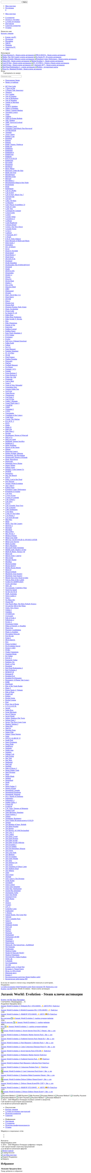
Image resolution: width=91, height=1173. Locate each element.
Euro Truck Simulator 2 (13, 333)
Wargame (8, 933)
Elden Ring (9, 315)
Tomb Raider (10, 881)
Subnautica (9, 798)
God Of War (9, 399)
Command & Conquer (13, 211)
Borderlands (9, 185)
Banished (8, 138)
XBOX (8, 43)
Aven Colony (10, 134)
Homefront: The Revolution (15, 455)
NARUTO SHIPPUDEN (14, 582)
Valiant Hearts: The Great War (16, 915)
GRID (7, 407)
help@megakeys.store (24, 987)
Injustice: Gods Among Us (14, 469)
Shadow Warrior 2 (11, 724)
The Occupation (11, 857)
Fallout (7, 345)
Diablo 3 (8, 283)
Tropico (8, 903)
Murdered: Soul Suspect (13, 574)
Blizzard (8, 179)
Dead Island (9, 253)
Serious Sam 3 (10, 720)
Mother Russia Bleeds (13, 568)
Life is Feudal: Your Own (14, 505)
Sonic (7, 736)
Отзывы (8, 28)
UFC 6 (7, 907)
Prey (7, 642)
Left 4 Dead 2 (10, 499)
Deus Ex (8, 279)
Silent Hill (8, 726)
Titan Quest (9, 875)
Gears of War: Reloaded (13, 385)
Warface (8, 929)
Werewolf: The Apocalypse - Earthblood (19, 945)
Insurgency (9, 473)
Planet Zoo (9, 628)
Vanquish (8, 923)
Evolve (7, 339)
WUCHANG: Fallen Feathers (15, 957)
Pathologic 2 (9, 620)
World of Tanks (10, 951)
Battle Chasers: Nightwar (14, 144)
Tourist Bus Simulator (13, 891)
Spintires (8, 752)
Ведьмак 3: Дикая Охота (14, 969)
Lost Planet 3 (10, 516)
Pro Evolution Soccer (12, 646)
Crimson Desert (10, 225)
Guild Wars (9, 417)
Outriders (8, 612)
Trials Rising (9, 899)
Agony (7, 104)
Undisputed (9, 911)
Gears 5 (8, 383)
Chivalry (8, 199)
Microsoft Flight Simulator (14, 548)
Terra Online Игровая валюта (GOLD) (19, 820)
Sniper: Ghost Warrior (13, 734)
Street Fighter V (11, 786)
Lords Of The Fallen (12, 514)
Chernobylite (9, 197)
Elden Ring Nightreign (13, 317)
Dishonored (9, 291)
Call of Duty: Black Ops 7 (14, 195)
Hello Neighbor (10, 445)
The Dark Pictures (11, 838)
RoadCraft (9, 694)
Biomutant (9, 164)
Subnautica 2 (9, 800)
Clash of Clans (10, 207)
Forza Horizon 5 (11, 373)
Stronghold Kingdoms (13, 792)
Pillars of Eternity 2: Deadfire (15, 626)
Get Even (8, 391)
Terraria (8, 822)
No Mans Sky (10, 600)
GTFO (7, 411)
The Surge (9, 865)
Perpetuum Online (11, 624)
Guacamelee (9, 413)
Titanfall (8, 877)
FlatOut (8, 363)
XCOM (8, 965)
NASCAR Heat (11, 584)
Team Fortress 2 (11, 814)
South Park (9, 740)
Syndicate (8, 806)
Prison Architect (11, 644)
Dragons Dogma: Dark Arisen (15, 307)
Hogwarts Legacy (11, 451)
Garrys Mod (9, 381)
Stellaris (8, 778)
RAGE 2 (8, 658)
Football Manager (11, 365)
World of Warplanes (12, 955)
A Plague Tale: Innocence (14, 90)
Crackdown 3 (10, 219)
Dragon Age (9, 303)
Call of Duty (9, 193)
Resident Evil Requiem (13, 678)
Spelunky (8, 748)
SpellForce (9, 746)
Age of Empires (10, 96)
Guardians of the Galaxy (14, 415)
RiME (7, 682)
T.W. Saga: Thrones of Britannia (16, 808)
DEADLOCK (10, 259)
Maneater (8, 528)
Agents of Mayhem (12, 102)
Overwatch (9, 616)
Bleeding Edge (10, 177)
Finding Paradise (11, 359)
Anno (7, 114)
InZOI (7, 477)
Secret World (9, 716)
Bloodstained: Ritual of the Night (17, 183)
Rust (7, 702)
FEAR (7, 355)
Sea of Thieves (10, 714)
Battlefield (9, 150)
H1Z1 (7, 423)
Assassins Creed (11, 126)
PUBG (7, 650)
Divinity (8, 293)
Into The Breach (11, 475)
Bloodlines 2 (9, 181)
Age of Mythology (11, 98)
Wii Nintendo (10, 947)
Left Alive (8, 501)
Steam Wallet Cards (12, 770)
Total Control (10, 885)
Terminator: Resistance (13, 818)
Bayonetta (8, 162)
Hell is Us (8, 437)
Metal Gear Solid (11, 538)
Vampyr (8, 921)
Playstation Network (12, 634)
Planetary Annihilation (13, 630)
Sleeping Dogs (10, 730)
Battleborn (9, 148)
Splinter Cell (9, 754)
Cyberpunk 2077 (11, 235)
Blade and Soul (10, 173)
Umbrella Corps (11, 909)
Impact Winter (10, 465)
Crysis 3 (8, 231)
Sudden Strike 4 (11, 802)
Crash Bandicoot (11, 223)
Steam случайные (11, 82)
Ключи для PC (10, 37)
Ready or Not (10, 664)
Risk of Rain (9, 692)
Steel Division (10, 772)
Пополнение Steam (12, 80)
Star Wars (8, 760)
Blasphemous (10, 175)
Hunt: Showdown (11, 459)
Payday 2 (8, 622)
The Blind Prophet (11, 826)
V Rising (8, 913)
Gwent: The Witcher (12, 419)
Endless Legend (11, 329)
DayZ (7, 249)
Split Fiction (9, 756)
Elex (7, 321)
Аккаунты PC (10, 47)
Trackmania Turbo (11, 893)
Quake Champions (11, 652)
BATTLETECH (11, 158)
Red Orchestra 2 (11, 670)
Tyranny (8, 905)
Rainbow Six (10, 662)
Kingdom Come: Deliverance (15, 489)
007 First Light (10, 86)
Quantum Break (11, 654)
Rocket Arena (10, 698)
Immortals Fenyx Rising (13, 463)
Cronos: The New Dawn (14, 227)
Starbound (9, 762)
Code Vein (9, 209)
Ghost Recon (10, 393)
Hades (7, 425)
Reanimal (8, 666)
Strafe (7, 782)
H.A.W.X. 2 (9, 421)
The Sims (8, 861)
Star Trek (8, 758)
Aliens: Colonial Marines (14, 110)
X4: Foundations (11, 963)
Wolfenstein (9, 949)
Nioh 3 (7, 598)
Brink (7, 187)
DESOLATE (10, 271)
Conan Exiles (10, 213)
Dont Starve (9, 297)
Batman (8, 140)
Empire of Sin (10, 325)
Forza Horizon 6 (11, 375)
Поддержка (9, 8)
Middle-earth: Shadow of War (15, 550)
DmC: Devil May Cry (13, 295)
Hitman (8, 449)
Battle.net (8, 146)
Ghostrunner (9, 395)
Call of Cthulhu (10, 191)
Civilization (9, 203)
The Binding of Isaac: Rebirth (15, 824)
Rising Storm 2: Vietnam (14, 690)
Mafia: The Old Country (13, 524)
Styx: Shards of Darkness (14, 796)
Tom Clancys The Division (14, 879)
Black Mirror (9, 168)
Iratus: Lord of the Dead (13, 479)
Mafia (7, 522)
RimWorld (9, 684)
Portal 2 (8, 638)
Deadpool (8, 261)
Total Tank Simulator (12, 887)
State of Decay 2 (11, 768)
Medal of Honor (11, 536)
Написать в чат (51, 987)
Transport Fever (10, 897)
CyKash (8, 237)
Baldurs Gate (10, 136)
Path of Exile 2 (10, 618)
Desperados (9, 273)
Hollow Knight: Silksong (14, 453)
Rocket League (10, 700)
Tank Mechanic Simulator (14, 812)
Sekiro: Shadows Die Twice (15, 718)
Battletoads (9, 160)
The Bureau (9, 828)
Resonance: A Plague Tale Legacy (17, 680)
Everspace (9, 337)
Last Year (8, 493)
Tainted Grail (10, 810)
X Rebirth (8, 961)
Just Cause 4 (9, 485)
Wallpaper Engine (11, 925)
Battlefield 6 (9, 152)
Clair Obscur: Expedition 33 (15, 205)
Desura (7, 277)
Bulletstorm (9, 189)
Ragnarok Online (11, 660)
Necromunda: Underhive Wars (16, 588)
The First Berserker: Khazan (15, 848)
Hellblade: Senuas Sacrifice (15, 441)
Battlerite (8, 156)
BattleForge (9, 154)
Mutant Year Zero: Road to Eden (16, 578)
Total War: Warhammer (13, 889)
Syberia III (9, 804)
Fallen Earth (9, 343)
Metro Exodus (10, 544)
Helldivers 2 (9, 443)
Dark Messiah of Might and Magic (17, 241)
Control (8, 215)
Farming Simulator (11, 351)
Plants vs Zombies (11, 632)
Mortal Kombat (10, 564)
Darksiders (9, 245)
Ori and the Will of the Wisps (15, 606)
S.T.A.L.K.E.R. (11, 706)
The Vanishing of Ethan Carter (16, 867)
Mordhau (8, 562)
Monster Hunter (10, 560)
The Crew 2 (9, 832)
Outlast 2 (8, 610)
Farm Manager (10, 349)
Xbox (15, 1000)
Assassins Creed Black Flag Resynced (18, 128)
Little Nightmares (11, 509)
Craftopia (8, 221)
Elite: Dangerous (11, 323)
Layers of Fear (10, 495)
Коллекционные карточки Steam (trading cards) (22, 977)
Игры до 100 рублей (13, 971)
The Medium (9, 855)
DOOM (8, 299)
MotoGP (8, 570)
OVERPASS (10, 614)
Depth (7, 269)
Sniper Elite (9, 732)
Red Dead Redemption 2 (14, 668)
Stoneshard (9, 780)
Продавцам (9, 24)
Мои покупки (10, 6)
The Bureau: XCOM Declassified (17, 830)
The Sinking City (11, 863)
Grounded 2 (9, 409)
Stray (7, 784)
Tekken (8, 816)
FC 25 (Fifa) (9, 353)
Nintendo (8, 45)
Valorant (8, 917)
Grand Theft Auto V (12, 403)
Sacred (7, 708)
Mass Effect (9, 532)
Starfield (8, 766)
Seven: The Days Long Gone (15, 722)
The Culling (9, 834)
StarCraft (8, 764)
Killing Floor (9, 487)
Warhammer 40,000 (12, 937)
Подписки (9, 39)
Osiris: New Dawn (12, 608)
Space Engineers (11, 742)
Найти (25, 2)
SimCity (8, 728)
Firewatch (8, 361)
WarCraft (8, 927)
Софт (7, 49)
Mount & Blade (10, 572)
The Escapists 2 (10, 844)
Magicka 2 (9, 526)
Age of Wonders (11, 100)
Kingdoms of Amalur (12, 491)
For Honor (9, 367)
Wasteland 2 (9, 941)
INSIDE (8, 471)
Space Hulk (9, 744)
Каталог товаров (7, 33)
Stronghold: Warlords (12, 794)
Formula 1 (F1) (10, 369)
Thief (7, 873)
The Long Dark (10, 853)
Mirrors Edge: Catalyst (13, 556)
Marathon (8, 530)
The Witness (9, 871)
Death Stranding (11, 263)
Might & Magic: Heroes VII (15, 552)
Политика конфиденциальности (17, 1125)
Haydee (8, 433)
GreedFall (8, 405)
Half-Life (8, 429)
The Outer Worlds (11, 859)
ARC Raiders (10, 120)
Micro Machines (11, 546)
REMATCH (9, 672)
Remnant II (9, 674)
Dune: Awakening (11, 309)
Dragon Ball (9, 305)
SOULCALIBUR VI (12, 738)
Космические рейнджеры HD (16, 979)
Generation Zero (11, 387)
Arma (7, 124)
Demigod (8, 267)
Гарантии (9, 1115)
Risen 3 (8, 688)
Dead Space (9, 257)
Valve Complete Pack (12, 919)
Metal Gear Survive (12, 542)
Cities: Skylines (10, 201)
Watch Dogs (9, 943)
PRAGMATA (10, 640)
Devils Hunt (9, 281)
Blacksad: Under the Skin (14, 171)
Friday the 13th (10, 377)
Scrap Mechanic (11, 712)
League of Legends (12, 497)
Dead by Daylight (11, 251)
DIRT (7, 289)
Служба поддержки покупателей (17, 1111)
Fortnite (8, 371)
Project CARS (10, 648)
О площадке (10, 17)
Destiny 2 (8, 275)
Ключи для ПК (6, 989)
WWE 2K (8, 959)
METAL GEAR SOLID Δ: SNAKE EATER (21, 540)
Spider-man (9, 750)
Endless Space (10, 331)
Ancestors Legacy (11, 112)
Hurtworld (9, 461)
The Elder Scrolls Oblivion (14, 842)
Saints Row (9, 710)
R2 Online (9, 656)
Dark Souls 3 (10, 243)
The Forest (9, 851)
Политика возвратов (13, 1113)
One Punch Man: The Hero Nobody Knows (20, 604)
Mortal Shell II (10, 566)
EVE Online (9, 335)
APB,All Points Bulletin (13, 118)
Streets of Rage (10, 788)
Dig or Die (9, 285)
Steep (7, 774)
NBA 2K (8, 586)
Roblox (8, 696)
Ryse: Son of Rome (12, 704)
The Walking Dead (12, 869)
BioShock (8, 166)
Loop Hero (9, 512)
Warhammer (9, 935)
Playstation (9, 41)
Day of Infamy (10, 247)
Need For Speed (11, 590)
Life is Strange (10, 507)
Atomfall (8, 132)
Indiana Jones (10, 467)
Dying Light (9, 311)
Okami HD (9, 602)
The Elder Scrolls (11, 840)
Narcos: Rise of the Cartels (14, 580)
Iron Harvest (9, 481)
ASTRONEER (10, 130)
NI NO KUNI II (11, 592)
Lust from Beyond (11, 518)
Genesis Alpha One (12, 389)
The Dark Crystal (11, 836)
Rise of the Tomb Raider (14, 686)
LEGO (7, 503)
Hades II (8, 427)
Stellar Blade (9, 776)
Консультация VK (39, 987)
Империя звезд (11, 973)
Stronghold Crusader (12, 790)
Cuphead (8, 233)
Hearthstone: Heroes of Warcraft (16, 435)
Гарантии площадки (13, 26)
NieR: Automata (11, 594)
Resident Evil (10, 676)
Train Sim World (11, 895)
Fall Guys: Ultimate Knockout (16, 341)
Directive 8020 (10, 287)
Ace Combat (9, 94)
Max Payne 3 (10, 534)
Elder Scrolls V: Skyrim (13, 319)
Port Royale (9, 636)
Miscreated (9, 558)
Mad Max (8, 520)
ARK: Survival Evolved (13, 122)
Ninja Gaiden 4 (10, 596)
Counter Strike (10, 217)
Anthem (8, 116)
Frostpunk (8, 379)
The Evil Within (11, 846)
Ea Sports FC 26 (11, 313)
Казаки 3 (8, 975)
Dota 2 (7, 301)
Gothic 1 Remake (11, 401)
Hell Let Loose (10, 439)
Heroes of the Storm (12, 447)
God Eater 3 (9, 397)
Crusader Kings (10, 229)
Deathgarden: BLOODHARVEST (17, 265)
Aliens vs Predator (11, 108)
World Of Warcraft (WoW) (14, 953)
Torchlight (9, 883)
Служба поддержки (12, 22)
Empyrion (8, 327)
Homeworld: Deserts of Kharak (16, 457)
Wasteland (9, 939)
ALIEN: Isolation (11, 106)
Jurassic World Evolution (14, 483)
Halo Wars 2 (9, 431)
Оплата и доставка (12, 20)
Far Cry (8, 347)
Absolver (8, 92)
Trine (7, 901)
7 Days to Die (10, 88)
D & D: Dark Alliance (13, 239)
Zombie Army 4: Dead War (15, 967)
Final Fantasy (10, 357)
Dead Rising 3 (10, 255)
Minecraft (8, 554)
